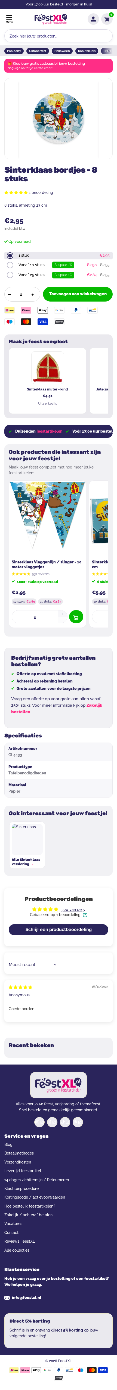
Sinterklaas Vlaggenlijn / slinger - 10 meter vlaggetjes (47, 564)
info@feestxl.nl (26, 1297)
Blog (8, 1144)
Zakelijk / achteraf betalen (28, 1215)
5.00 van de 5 (72, 909)
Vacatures (13, 1223)
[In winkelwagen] (76, 616)
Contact (11, 1232)
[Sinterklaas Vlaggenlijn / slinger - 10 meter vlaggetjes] (47, 519)
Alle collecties (16, 1250)
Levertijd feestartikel (22, 1171)
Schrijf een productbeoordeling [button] (59, 929)
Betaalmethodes (19, 1153)
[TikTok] (65, 1122)
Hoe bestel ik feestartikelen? (29, 1206)
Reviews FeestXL (19, 1241)
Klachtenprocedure (21, 1188)
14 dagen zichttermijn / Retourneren (36, 1180)
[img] (20, 987)
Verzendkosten (17, 1162)
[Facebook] (52, 1122)
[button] (16, 192)
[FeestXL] (51, 19)
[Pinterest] (78, 1122)
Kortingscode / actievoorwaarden (34, 1197)
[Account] (93, 19)
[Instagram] (39, 1122)
